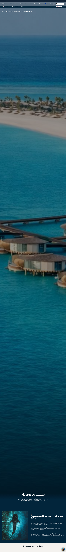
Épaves (35, 3)
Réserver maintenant (59, 3)
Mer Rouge (11, 11)
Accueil (3, 11)
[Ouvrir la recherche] (54, 4)
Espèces (31, 3)
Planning (26, 3)
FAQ (39, 3)
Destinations (6, 3)
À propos (43, 3)
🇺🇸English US (59, 6)
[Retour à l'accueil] (3, 4)
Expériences (12, 3)
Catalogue (21, 3)
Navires (17, 3)
